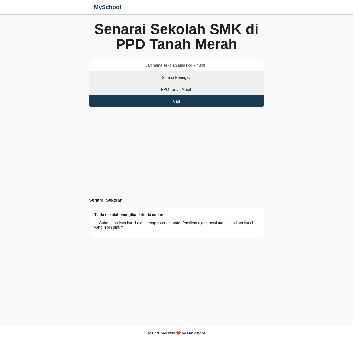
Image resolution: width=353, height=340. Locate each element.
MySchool (107, 7)
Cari (176, 101)
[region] (176, 153)
